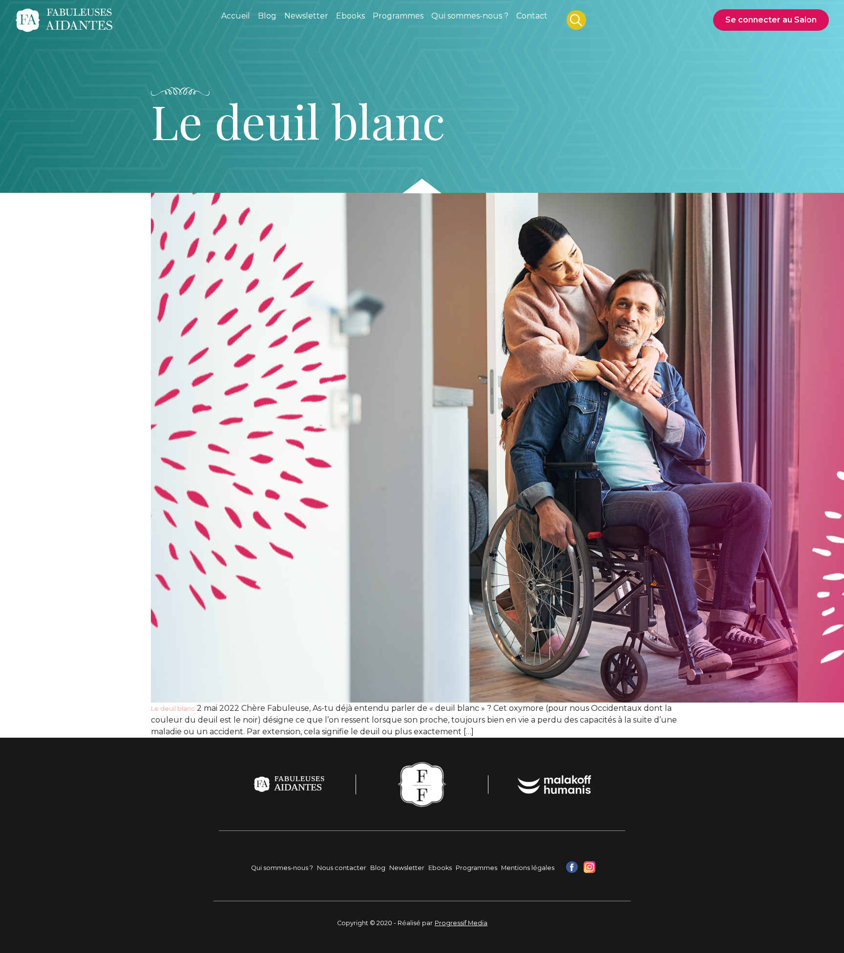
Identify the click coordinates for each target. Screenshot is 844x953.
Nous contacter (341, 867)
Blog (377, 867)
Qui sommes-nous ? (282, 867)
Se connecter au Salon (771, 19)
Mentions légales (527, 867)
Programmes (476, 867)
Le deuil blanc (173, 708)
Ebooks (440, 867)
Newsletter (406, 867)
